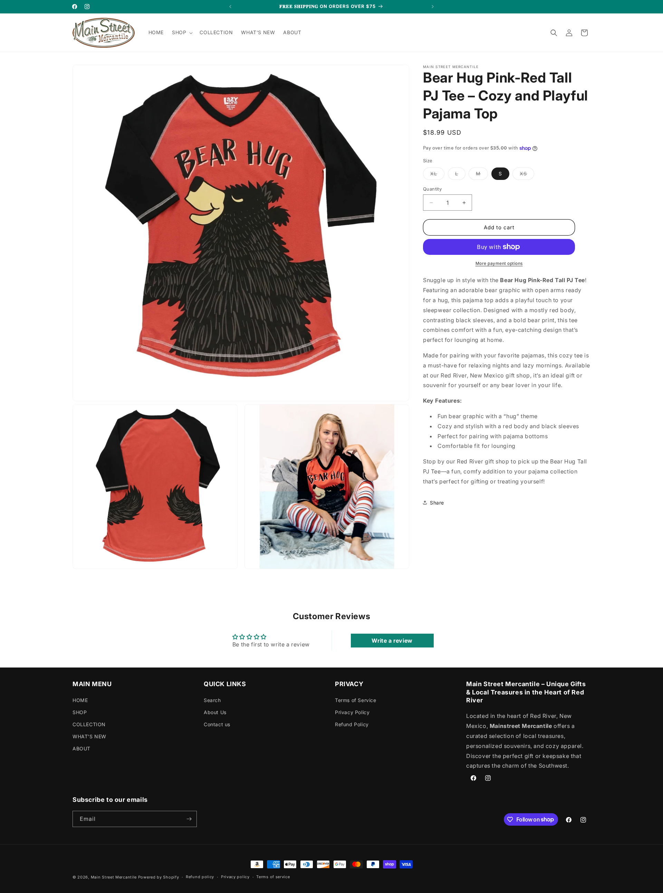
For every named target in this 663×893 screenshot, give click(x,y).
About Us (215, 712)
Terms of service (273, 876)
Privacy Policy (352, 712)
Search (212, 700)
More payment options (499, 263)
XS (527, 175)
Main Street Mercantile (114, 877)
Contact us (217, 724)
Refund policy (200, 876)
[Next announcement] (432, 6)
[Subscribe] (188, 819)
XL (437, 175)
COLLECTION (89, 724)
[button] (181, 32)
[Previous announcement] (230, 6)
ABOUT (81, 748)
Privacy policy (235, 876)
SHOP (80, 712)
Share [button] (437, 503)
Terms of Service (355, 700)
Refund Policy (352, 724)
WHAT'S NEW (89, 736)
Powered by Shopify (158, 877)
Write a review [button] (392, 640)
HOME (80, 700)
